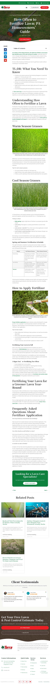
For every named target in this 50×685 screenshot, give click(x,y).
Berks (33, 668)
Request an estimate (30, 483)
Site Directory (24, 672)
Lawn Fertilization (18, 15)
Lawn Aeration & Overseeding (44, 662)
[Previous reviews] (2, 599)
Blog (13, 15)
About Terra (24, 661)
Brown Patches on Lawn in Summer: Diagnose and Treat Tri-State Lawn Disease (13, 559)
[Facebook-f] (23, 681)
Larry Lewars (33, 592)
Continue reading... (7, 534)
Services (23, 664)
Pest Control (43, 668)
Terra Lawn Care (18, 91)
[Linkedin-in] (26, 681)
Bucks (33, 665)
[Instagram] (19, 681)
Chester (33, 674)
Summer (14, 269)
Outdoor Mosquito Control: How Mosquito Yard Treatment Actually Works (36, 522)
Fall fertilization (23, 349)
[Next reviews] (47, 599)
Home (11, 15)
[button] (26, 7)
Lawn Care (43, 665)
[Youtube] (30, 681)
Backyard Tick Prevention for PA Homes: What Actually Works (13, 522)
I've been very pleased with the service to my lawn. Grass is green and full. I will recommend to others (36, 598)
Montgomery (34, 662)
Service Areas (24, 666)
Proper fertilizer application (19, 322)
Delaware (33, 671)
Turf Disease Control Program (44, 672)
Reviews (23, 669)
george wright (10, 592)
